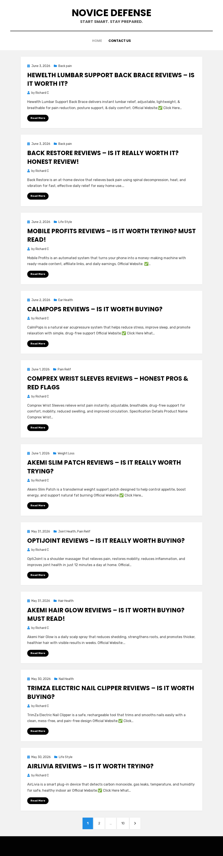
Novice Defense (111, 12)
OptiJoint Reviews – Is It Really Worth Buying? (106, 540)
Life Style (65, 222)
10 (125, 823)
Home (97, 40)
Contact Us (119, 40)
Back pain (65, 66)
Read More (37, 118)
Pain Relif (64, 369)
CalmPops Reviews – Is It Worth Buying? (94, 309)
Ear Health (65, 300)
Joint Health (67, 531)
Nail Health (66, 679)
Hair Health (66, 601)
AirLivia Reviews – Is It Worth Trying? (90, 766)
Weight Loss (66, 453)
